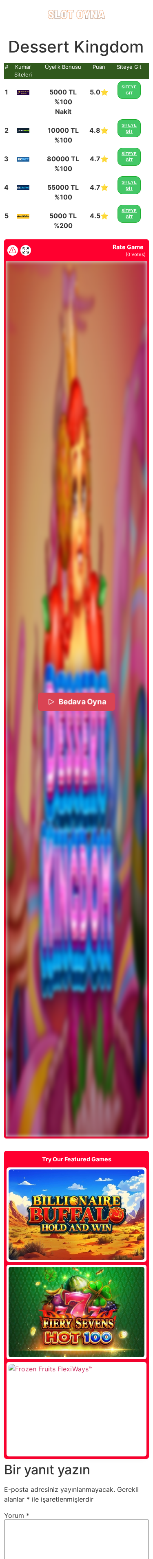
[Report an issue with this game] (12, 250)
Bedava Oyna (83, 701)
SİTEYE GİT (129, 90)
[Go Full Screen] (25, 250)
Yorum (16, 1515)
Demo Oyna (76, 1215)
